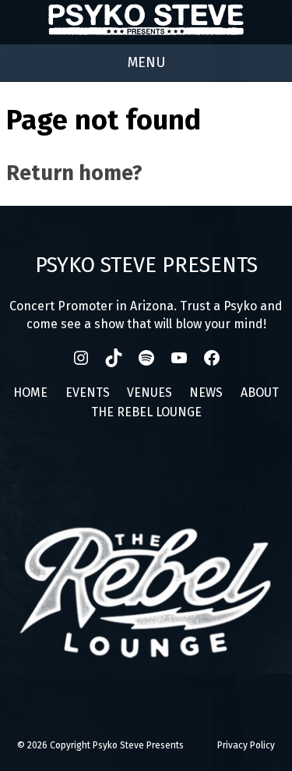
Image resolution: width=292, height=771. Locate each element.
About (260, 392)
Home (30, 392)
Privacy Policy (246, 745)
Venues (149, 392)
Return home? (74, 173)
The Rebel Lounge (146, 412)
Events (87, 392)
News (206, 392)
